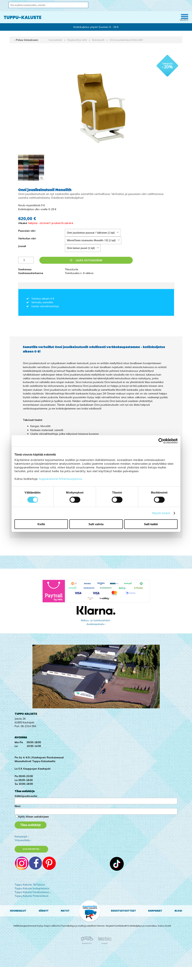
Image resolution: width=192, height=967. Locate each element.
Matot (65, 911)
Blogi (178, 911)
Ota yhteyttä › (31, 849)
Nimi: (18, 806)
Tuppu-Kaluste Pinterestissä (31, 895)
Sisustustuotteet (123, 911)
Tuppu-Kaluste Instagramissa (32, 888)
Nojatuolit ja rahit (77, 39)
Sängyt (44, 911)
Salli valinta (96, 524)
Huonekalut (55, 39)
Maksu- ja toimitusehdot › (96, 620)
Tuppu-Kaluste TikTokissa (30, 884)
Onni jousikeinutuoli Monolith (126, 39)
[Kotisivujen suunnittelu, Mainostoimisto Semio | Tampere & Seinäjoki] (88, 943)
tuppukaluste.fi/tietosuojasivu (60, 479)
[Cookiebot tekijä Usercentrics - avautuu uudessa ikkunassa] (161, 441)
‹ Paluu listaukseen (26, 39)
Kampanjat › (22, 836)
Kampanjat (155, 911)
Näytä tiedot (161, 513)
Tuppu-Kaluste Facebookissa (32, 892)
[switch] (75, 500)
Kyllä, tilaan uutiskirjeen (33, 816)
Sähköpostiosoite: (26, 795)
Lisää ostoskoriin (88, 260)
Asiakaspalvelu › (96, 624)
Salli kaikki (151, 524)
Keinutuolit (98, 39)
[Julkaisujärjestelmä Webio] (103, 943)
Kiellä (41, 524)
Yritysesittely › (23, 840)
